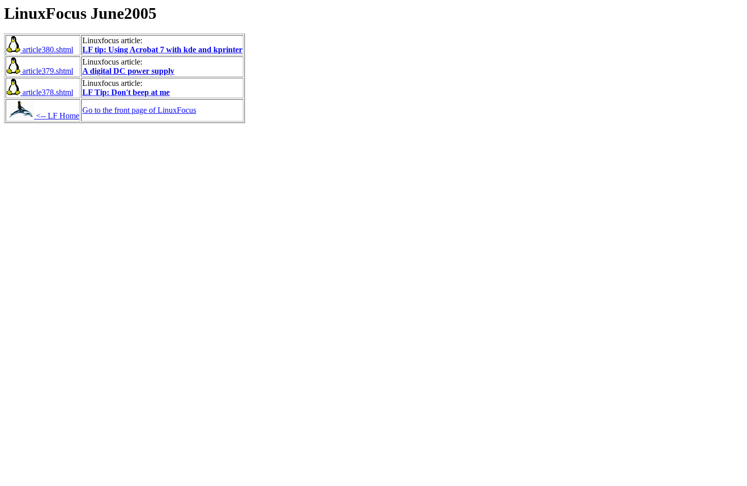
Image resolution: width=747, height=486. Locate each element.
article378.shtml (46, 92)
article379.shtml (46, 71)
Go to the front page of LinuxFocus (139, 110)
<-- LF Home (56, 115)
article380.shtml (46, 49)
